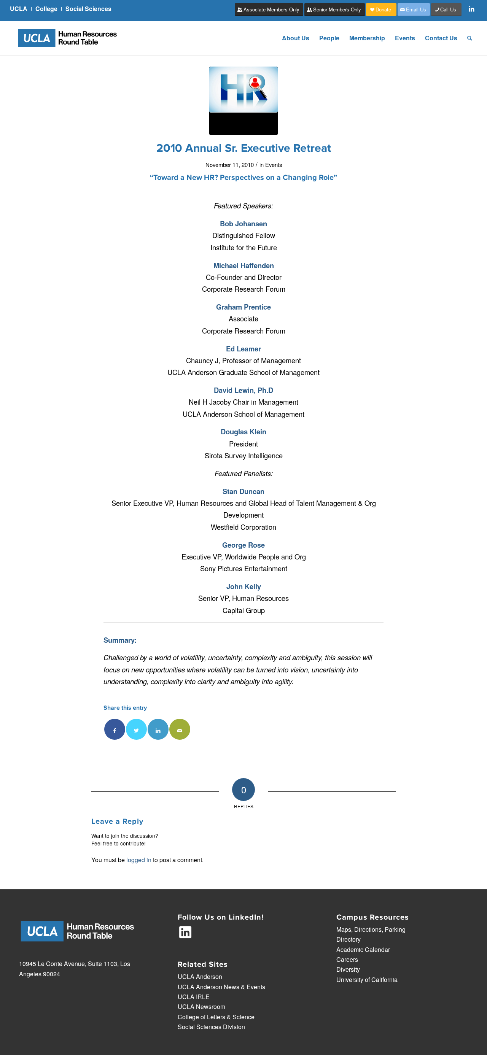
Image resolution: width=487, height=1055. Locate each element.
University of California (367, 979)
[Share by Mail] (179, 729)
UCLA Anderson (200, 976)
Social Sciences (88, 8)
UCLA (18, 8)
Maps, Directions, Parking (371, 929)
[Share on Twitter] (136, 729)
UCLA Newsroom (201, 1006)
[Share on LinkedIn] (158, 729)
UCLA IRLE (194, 996)
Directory (348, 939)
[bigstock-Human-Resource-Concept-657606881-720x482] (243, 101)
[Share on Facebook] (114, 729)
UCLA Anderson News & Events (221, 986)
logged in (138, 859)
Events (273, 164)
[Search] (469, 38)
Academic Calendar (363, 949)
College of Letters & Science (216, 1016)
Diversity (348, 969)
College (46, 8)
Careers (347, 959)
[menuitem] (21, 9)
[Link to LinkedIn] (471, 8)
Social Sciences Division (211, 1026)
